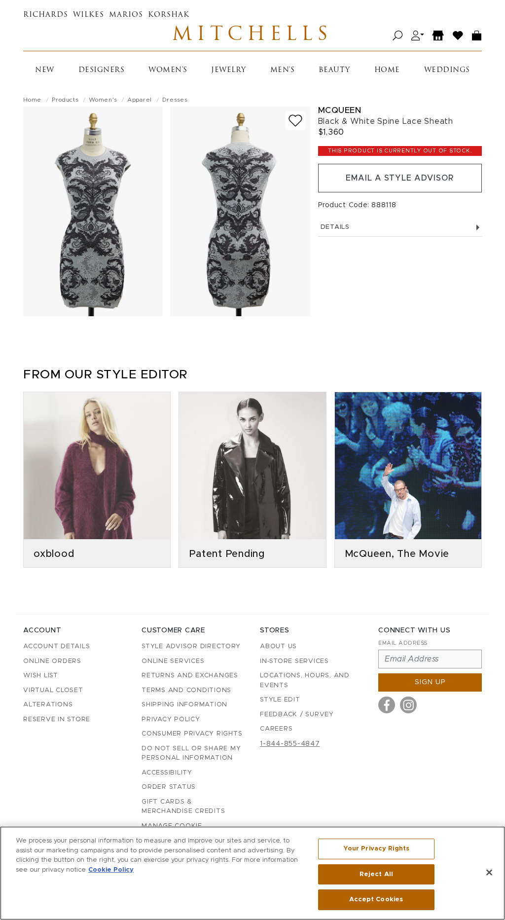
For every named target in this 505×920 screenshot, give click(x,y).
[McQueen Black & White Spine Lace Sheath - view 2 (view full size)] (240, 211)
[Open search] (398, 35)
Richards (45, 15)
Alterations (47, 704)
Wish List (40, 675)
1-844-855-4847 (290, 743)
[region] (252, 873)
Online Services (173, 661)
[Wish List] (458, 35)
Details (335, 227)
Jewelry (228, 70)
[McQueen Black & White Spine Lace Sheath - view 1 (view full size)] (93, 211)
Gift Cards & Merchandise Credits (183, 807)
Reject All (376, 874)
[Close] (489, 872)
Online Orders (52, 661)
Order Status (169, 787)
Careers (276, 729)
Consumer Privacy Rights (192, 734)
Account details (56, 646)
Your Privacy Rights (376, 849)
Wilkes (88, 15)
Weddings (447, 70)
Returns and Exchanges (190, 675)
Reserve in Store (56, 719)
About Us (278, 646)
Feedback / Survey (297, 714)
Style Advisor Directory (191, 646)
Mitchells (252, 35)
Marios (126, 15)
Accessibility (167, 773)
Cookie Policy (111, 870)
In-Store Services (294, 661)
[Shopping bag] (477, 35)
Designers (101, 70)
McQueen (339, 110)
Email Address (403, 643)
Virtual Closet (53, 690)
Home (387, 70)
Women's (167, 70)
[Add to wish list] (295, 120)
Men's (282, 70)
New (44, 70)
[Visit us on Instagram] (408, 705)
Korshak (168, 15)
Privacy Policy (171, 719)
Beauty (334, 70)
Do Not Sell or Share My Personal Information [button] (191, 753)
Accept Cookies (376, 899)
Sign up (430, 682)
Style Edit (280, 700)
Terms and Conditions (186, 690)
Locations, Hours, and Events (305, 680)
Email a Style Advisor (400, 178)
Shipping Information (184, 704)
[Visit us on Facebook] (386, 705)
